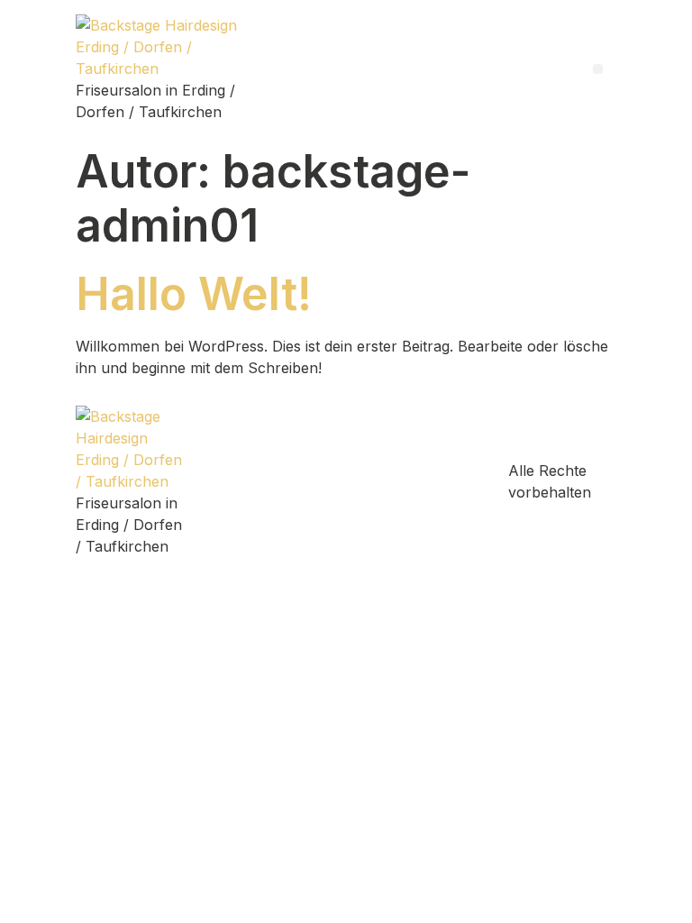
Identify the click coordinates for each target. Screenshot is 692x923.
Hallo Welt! (194, 294)
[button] (598, 69)
